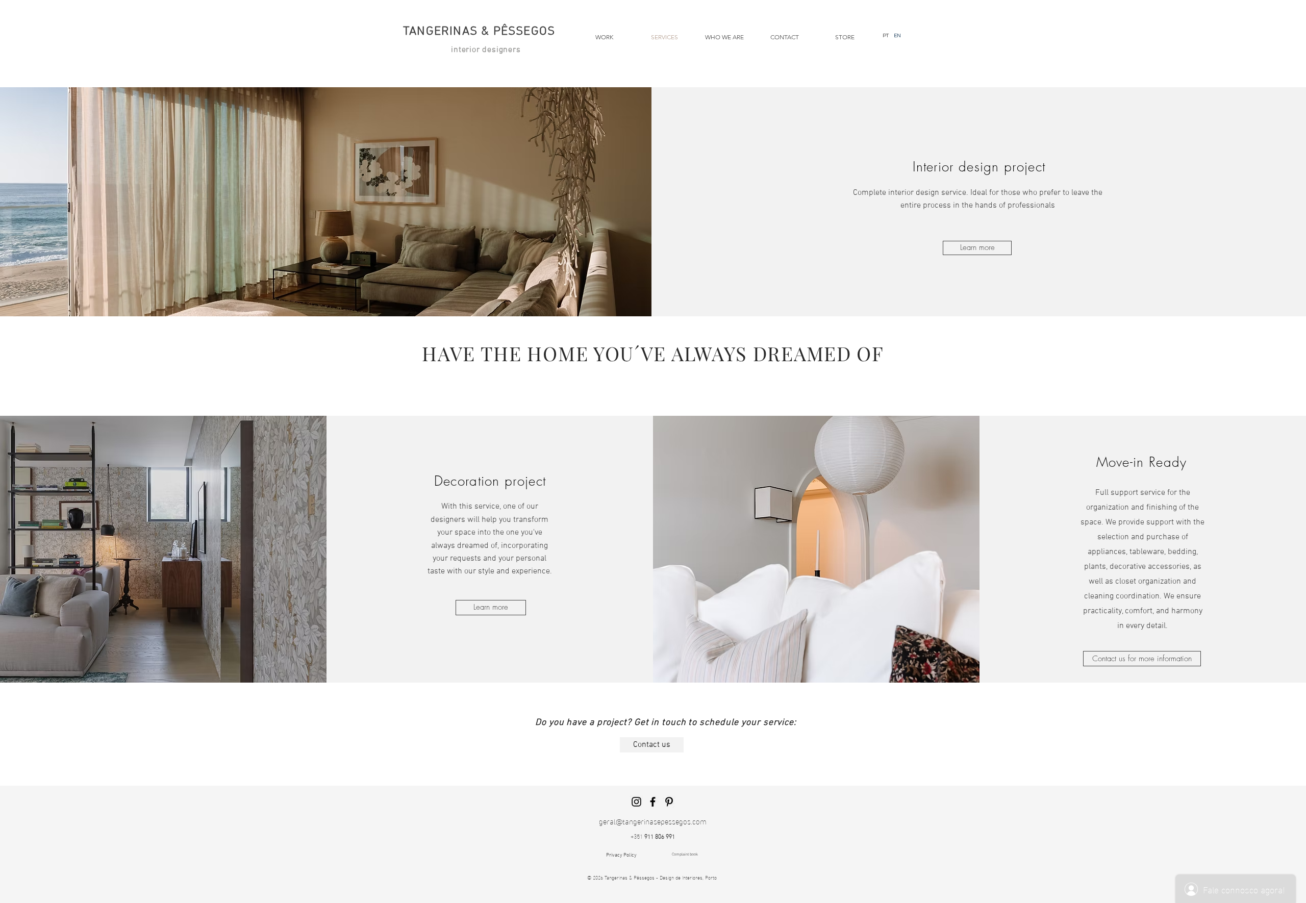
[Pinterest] (669, 801)
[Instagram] (636, 801)
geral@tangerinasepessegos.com (653, 821)
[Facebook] (652, 801)
